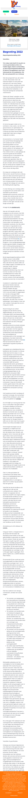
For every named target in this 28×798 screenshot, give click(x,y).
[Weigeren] (26, 784)
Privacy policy (14, 795)
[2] (24, 340)
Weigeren (20, 792)
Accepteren (8, 792)
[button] (14, 8)
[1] (18, 238)
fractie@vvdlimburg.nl (14, 46)
